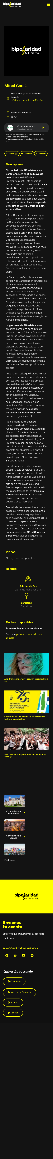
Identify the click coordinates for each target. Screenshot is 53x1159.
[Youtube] (23, 955)
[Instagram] (15, 955)
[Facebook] (7, 955)
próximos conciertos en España (27, 100)
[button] (48, 4)
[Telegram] (32, 955)
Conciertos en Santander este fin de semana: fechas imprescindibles (24, 718)
